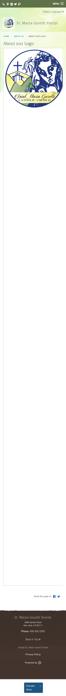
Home (6, 36)
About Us (19, 36)
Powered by (31, 662)
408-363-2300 (37, 631)
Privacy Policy (33, 654)
